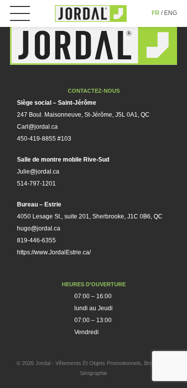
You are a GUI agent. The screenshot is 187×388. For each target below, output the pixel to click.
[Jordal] (91, 13)
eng (170, 12)
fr (156, 12)
